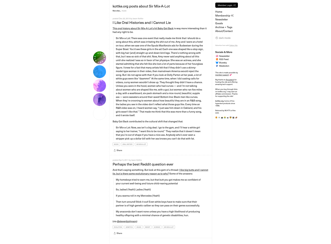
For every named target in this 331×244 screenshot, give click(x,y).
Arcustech (230, 79)
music (124, 10)
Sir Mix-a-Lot (169, 227)
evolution (118, 227)
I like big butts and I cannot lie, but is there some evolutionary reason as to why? (160, 171)
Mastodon (224, 65)
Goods (219, 23)
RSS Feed (224, 59)
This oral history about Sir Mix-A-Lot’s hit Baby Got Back (143, 28)
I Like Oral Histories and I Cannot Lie (142, 22)
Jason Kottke (138, 18)
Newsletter (221, 19)
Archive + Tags (223, 27)
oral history (127, 144)
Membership (223, 15)
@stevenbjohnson (127, 221)
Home (218, 12)
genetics (129, 227)
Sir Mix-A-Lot (141, 144)
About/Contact (224, 31)
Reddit (147, 227)
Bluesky (223, 62)
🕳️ (228, 117)
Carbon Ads (233, 45)
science (157, 227)
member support (222, 74)
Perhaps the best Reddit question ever (143, 164)
